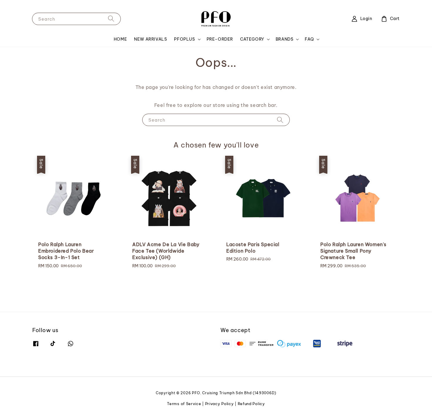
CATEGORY (252, 39)
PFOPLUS (184, 39)
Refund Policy (251, 403)
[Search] (111, 18)
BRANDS (285, 39)
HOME (120, 39)
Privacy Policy (219, 403)
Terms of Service (184, 403)
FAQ (309, 39)
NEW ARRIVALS (150, 39)
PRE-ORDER (220, 39)
